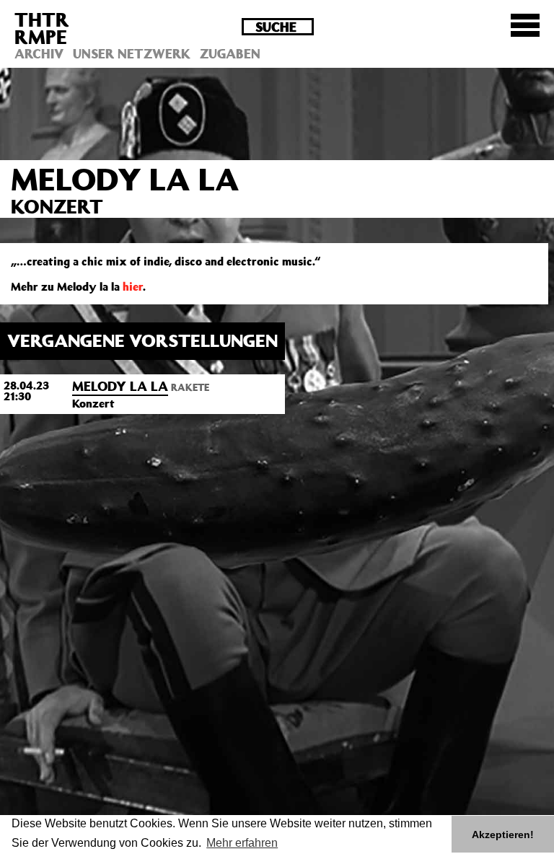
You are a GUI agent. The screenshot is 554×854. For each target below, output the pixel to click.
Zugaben (230, 53)
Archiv (38, 53)
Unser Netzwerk (131, 53)
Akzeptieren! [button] (503, 834)
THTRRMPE (41, 27)
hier (133, 286)
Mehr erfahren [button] (242, 843)
